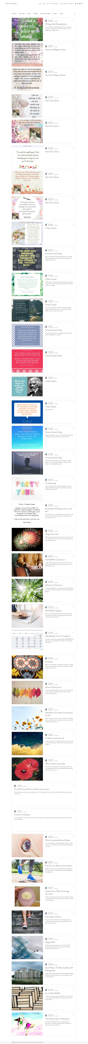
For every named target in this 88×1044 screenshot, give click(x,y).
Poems (55, 13)
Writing (36, 13)
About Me (22, 13)
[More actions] (73, 20)
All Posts (14, 13)
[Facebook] (77, 3)
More (61, 13)
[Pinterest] (75, 3)
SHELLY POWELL (11, 4)
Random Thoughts (45, 13)
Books (29, 13)
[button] (74, 14)
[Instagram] (79, 3)
